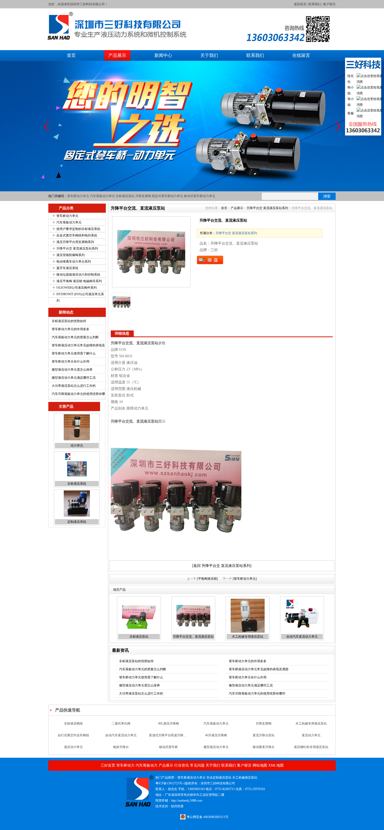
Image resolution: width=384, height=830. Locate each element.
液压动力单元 (73, 735)
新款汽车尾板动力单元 (73, 747)
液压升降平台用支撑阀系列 (75, 242)
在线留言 (301, 55)
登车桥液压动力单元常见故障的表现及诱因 (258, 669)
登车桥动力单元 (78, 196)
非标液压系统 (76, 445)
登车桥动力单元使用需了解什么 (74, 353)
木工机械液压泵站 (244, 777)
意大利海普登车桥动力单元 (263, 747)
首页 (71, 55)
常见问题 (197, 765)
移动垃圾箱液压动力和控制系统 (78, 274)
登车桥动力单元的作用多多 (70, 329)
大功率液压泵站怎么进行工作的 (74, 386)
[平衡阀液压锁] (207, 578)
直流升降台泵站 (264, 723)
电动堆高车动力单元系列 (73, 261)
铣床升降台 (121, 735)
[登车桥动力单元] (245, 578)
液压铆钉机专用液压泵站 (311, 735)
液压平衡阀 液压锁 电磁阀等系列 (79, 281)
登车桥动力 (125, 765)
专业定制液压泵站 (218, 777)
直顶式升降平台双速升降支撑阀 (171, 723)
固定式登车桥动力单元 (167, 196)
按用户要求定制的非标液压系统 (78, 229)
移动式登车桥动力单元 (199, 196)
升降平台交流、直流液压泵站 (193, 636)
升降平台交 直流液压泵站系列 (77, 248)
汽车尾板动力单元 (102, 196)
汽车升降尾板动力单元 (168, 747)
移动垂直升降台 (264, 735)
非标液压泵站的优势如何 (69, 321)
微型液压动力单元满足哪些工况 (74, 378)
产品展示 (117, 55)
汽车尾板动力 (147, 765)
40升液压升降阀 (216, 723)
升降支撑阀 (143, 196)
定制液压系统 (76, 483)
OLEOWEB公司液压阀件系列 (76, 287)
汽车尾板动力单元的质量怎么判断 (75, 337)
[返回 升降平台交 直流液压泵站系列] (222, 566)
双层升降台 (121, 747)
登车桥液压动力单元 (191, 777)
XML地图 (276, 765)
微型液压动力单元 (216, 735)
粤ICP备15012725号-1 (170, 783)
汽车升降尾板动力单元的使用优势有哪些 (257, 693)
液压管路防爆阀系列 (70, 255)
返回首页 (300, 4)
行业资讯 (181, 765)
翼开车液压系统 (67, 268)
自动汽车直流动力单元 (302, 636)
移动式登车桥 (168, 735)
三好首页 (108, 765)
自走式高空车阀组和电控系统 (76, 235)
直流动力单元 (311, 723)
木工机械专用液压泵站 (247, 636)
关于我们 (209, 55)
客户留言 (329, 4)
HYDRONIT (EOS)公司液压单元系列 (80, 297)
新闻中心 (163, 55)
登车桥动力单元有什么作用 (70, 361)
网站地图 (260, 765)
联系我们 (315, 4)
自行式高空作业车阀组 (73, 723)
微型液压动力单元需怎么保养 (72, 369)
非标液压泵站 (125, 196)
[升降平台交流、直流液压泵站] (151, 252)
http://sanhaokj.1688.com (186, 800)
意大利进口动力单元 (77, 522)
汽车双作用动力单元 (216, 747)
